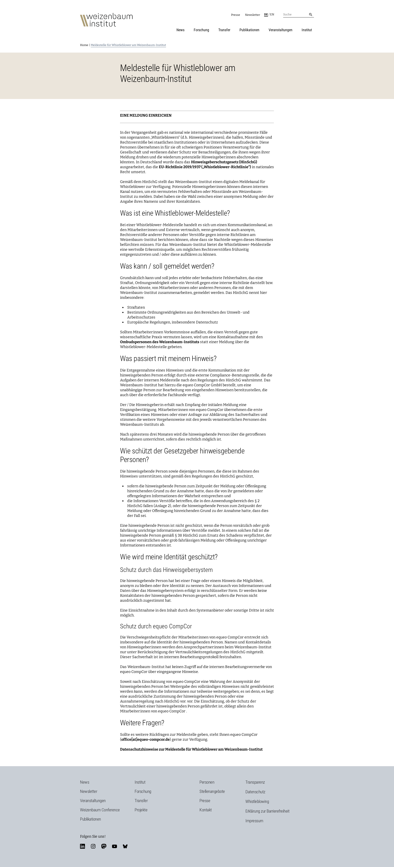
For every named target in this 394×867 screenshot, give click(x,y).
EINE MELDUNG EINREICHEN (146, 115)
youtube (114, 846)
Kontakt (205, 809)
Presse (235, 15)
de (266, 14)
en (272, 14)
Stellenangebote (212, 791)
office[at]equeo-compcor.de (145, 739)
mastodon (103, 846)
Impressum (254, 820)
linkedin (82, 846)
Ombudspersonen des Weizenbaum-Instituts (159, 342)
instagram (93, 846)
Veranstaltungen (280, 30)
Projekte (141, 809)
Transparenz (255, 782)
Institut (307, 30)
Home (84, 45)
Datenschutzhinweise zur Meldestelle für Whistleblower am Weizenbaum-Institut (191, 749)
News (180, 30)
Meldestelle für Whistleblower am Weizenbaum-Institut (128, 45)
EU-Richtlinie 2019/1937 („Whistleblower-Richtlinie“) (205, 167)
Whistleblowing (257, 801)
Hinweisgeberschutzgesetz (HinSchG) (224, 162)
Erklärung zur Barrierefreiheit (267, 811)
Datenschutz (255, 791)
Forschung (201, 30)
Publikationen (249, 30)
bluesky (125, 846)
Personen (206, 782)
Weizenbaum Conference (100, 809)
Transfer (224, 30)
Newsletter (252, 15)
